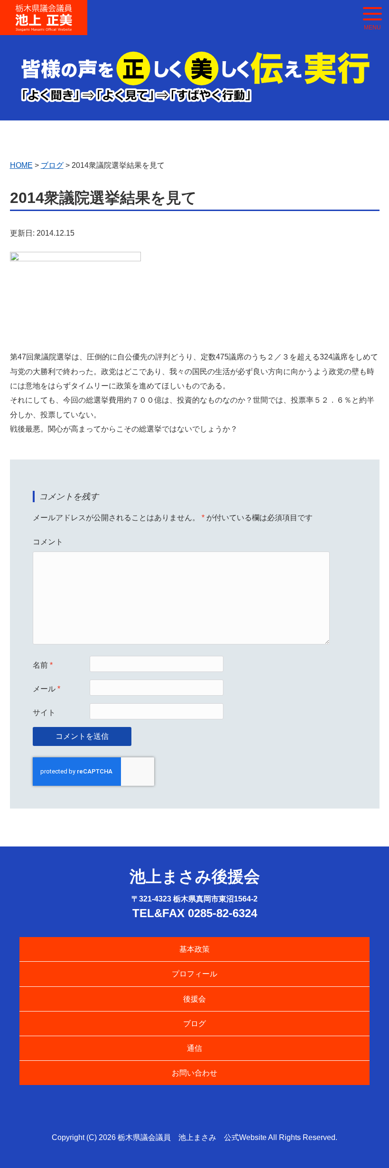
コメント (48, 542)
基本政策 (194, 949)
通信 (194, 1048)
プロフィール (194, 974)
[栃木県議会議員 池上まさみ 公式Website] (43, 11)
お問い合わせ (194, 1073)
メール (46, 689)
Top (366, 1145)
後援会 (194, 999)
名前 (43, 665)
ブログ (194, 1024)
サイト (44, 712)
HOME (21, 165)
